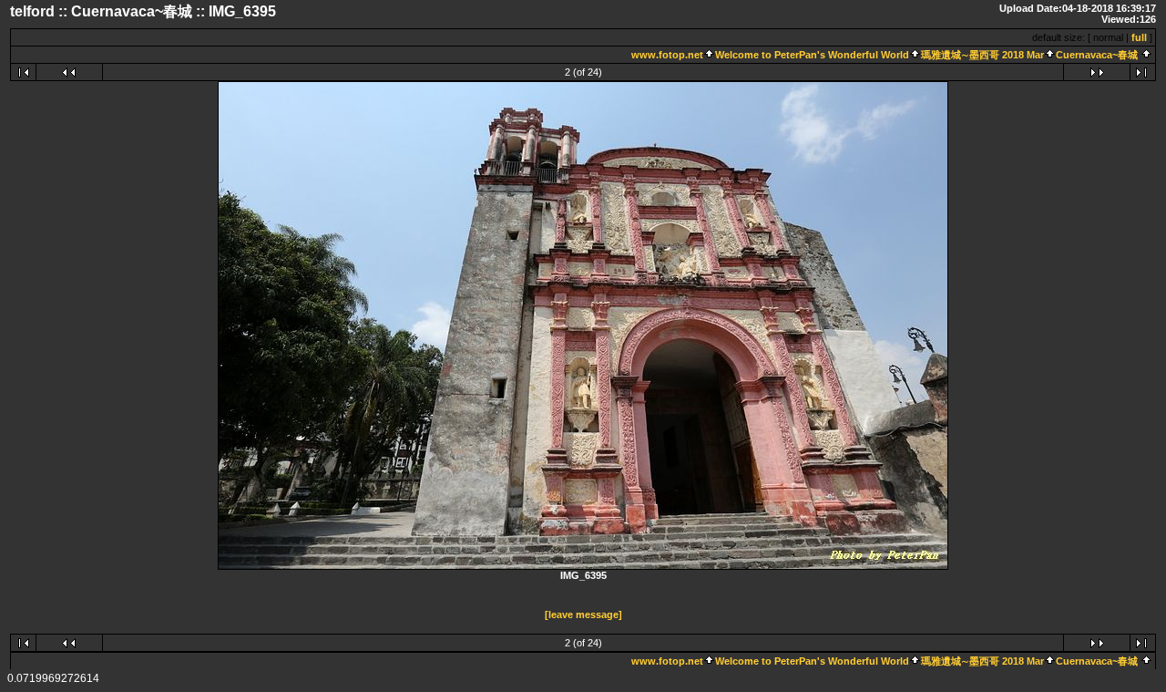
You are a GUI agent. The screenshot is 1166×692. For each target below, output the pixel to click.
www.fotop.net (667, 54)
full (1139, 37)
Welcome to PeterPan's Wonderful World (812, 54)
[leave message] (583, 614)
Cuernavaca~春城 (1097, 54)
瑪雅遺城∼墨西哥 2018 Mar (982, 54)
